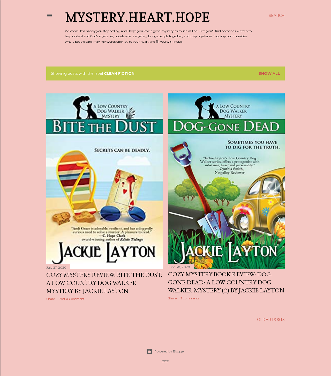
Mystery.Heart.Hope (137, 17)
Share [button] (50, 299)
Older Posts (271, 319)
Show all (269, 73)
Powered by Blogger (169, 351)
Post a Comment (72, 299)
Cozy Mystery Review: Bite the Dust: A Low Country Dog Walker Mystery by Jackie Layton (104, 283)
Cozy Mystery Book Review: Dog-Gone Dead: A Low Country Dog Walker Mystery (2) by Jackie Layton (226, 282)
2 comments (189, 298)
